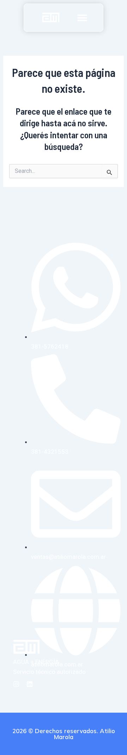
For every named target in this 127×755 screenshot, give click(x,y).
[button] (82, 17)
